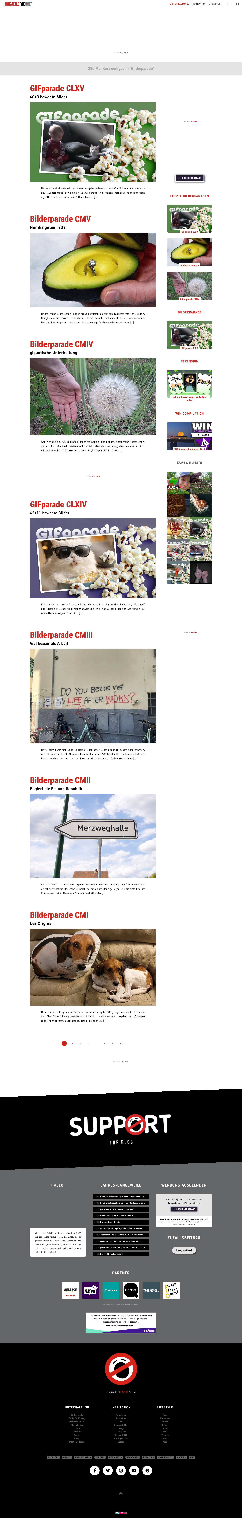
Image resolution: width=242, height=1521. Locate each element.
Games (77, 1435)
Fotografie (121, 1431)
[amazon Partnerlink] (70, 1290)
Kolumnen (165, 1418)
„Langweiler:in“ (174, 1203)
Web (165, 1441)
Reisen (165, 1425)
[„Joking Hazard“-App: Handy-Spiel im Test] (189, 383)
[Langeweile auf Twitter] (108, 1470)
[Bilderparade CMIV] (93, 396)
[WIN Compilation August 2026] (189, 436)
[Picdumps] (151, 1290)
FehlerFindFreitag (77, 1418)
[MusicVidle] (111, 1290)
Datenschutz (165, 1457)
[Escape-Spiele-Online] (171, 1290)
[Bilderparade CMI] (93, 967)
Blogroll (53, 1457)
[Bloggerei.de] (121, 1512)
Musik (165, 1421)
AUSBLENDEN (124, 52)
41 (121, 1043)
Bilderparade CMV (60, 219)
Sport (165, 1428)
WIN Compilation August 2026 (189, 449)
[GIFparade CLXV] (93, 141)
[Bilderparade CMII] (93, 836)
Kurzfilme (76, 1431)
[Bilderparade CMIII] (93, 696)
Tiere (165, 1438)
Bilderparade (190, 312)
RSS (192, 1457)
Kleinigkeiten (77, 1425)
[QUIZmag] (131, 1290)
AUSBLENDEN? (124, 1061)
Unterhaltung (77, 1407)
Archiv (67, 1457)
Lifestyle (165, 1407)
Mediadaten (115, 1457)
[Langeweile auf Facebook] (94, 1470)
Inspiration (121, 1407)
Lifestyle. (214, 4)
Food (165, 1415)
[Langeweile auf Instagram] (121, 1470)
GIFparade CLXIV (58, 504)
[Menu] (229, 4)
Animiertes (121, 1415)
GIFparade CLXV (57, 88)
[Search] (238, 4)
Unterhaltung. (179, 4)
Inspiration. (198, 4)
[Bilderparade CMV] (93, 269)
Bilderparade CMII (60, 780)
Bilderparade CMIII (61, 635)
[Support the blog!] (121, 1129)
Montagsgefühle (76, 1421)
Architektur (121, 1418)
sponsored (133, 1457)
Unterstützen (83, 1457)
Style (165, 1431)
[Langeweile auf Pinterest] (147, 1470)
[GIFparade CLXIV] (93, 558)
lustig (77, 1438)
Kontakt (100, 1457)
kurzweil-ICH (121, 1435)
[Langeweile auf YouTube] (134, 1470)
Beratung (148, 1457)
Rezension (190, 361)
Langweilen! (184, 1250)
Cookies (181, 1457)
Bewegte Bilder (121, 1425)
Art (121, 1421)
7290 (124, 1392)
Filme (77, 1428)
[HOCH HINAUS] (121, 1493)
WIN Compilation (189, 414)
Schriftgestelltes (121, 1438)
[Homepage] (20, 4)
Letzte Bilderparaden (189, 196)
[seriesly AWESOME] (90, 1290)
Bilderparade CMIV (61, 344)
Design (121, 1428)
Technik (165, 1435)
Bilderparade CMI (59, 915)
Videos (121, 1441)
